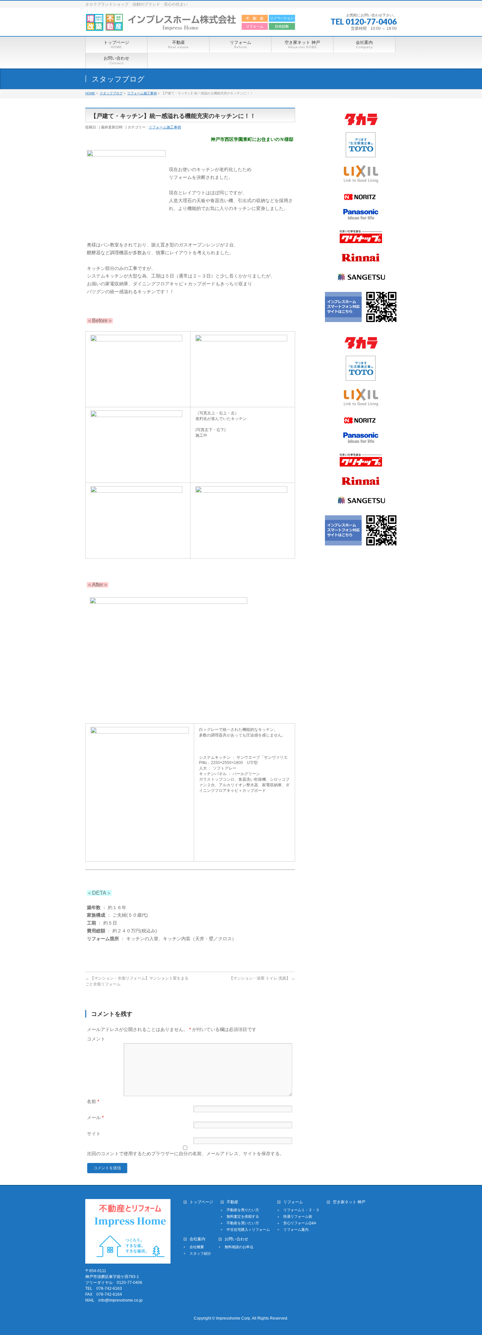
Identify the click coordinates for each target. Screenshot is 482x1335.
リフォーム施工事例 (165, 127)
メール (95, 1117)
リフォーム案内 (296, 1229)
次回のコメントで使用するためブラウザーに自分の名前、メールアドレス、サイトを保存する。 (185, 1153)
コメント (96, 1038)
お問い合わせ (236, 1239)
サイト (94, 1133)
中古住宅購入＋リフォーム (248, 1229)
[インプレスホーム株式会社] (190, 23)
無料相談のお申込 (239, 1247)
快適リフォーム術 (297, 1216)
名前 (93, 1101)
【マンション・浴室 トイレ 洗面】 (262, 978)
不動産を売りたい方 (243, 1210)
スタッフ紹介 (200, 1253)
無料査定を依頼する (243, 1216)
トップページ (201, 1202)
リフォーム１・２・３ (301, 1210)
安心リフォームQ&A (299, 1223)
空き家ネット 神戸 (349, 1202)
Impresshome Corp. (233, 1318)
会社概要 (197, 1247)
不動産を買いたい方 (243, 1223)
